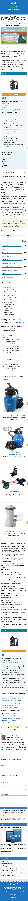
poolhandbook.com (16, 899)
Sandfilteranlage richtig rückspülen (12, 703)
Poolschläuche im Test (9, 723)
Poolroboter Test (5, 861)
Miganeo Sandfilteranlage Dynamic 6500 (14, 416)
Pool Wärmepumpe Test (7, 875)
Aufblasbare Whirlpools (7, 863)
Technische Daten (8, 235)
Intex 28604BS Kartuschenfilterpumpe (14, 531)
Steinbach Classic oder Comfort (17, 322)
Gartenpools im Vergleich (10, 720)
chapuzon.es (9, 899)
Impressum (10, 889)
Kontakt (22, 887)
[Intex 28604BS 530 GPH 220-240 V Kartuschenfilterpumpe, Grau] (14, 516)
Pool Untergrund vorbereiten (9, 870)
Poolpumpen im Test (9, 713)
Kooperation (20, 888)
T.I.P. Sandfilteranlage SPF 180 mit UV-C (13, 493)
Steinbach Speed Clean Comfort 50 (10, 328)
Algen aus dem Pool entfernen (9, 868)
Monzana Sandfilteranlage (14, 454)
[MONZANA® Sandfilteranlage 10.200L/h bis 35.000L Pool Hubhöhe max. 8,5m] (14, 439)
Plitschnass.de (11, 887)
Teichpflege (14, 888)
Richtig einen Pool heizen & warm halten (12, 873)
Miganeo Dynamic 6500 (9, 705)
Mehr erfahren (5, 854)
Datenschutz (17, 889)
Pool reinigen (4, 866)
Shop (5, 888)
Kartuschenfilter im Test (9, 716)
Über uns (18, 887)
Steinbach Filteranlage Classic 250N (11, 110)
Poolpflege (24, 6)
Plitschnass (5, 23)
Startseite (4, 6)
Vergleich (9, 888)
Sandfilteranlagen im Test (10, 696)
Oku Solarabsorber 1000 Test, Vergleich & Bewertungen (12, 768)
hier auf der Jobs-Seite (13, 819)
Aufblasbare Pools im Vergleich (12, 718)
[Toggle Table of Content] (24, 172)
